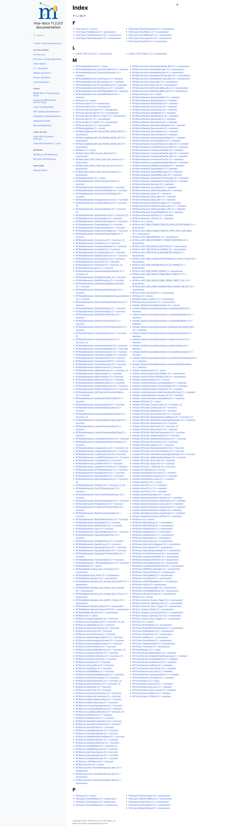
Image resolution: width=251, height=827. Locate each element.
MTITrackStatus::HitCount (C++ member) (152, 684)
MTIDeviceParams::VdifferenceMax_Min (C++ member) (159, 209)
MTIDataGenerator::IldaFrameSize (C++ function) (99, 376)
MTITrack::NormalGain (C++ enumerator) (152, 640)
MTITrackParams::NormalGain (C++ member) (154, 668)
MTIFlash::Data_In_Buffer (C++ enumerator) (153, 299)
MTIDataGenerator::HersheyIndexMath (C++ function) (102, 348)
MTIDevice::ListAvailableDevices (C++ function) (99, 709)
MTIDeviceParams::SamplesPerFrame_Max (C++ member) (160, 178)
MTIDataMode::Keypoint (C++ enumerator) (96, 578)
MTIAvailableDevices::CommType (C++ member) (99, 78)
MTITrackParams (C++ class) (146, 649)
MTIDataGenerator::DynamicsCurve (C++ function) (100, 259)
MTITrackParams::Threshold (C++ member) (153, 677)
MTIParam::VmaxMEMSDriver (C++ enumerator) (155, 591)
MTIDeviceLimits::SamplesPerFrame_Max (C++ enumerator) (161, 75)
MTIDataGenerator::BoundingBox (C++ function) (99, 218)
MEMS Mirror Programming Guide (46, 94)
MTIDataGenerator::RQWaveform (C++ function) (99, 525)
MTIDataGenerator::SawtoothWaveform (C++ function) (102, 532)
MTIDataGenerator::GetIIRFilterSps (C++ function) (100, 280)
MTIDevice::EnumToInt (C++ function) (94, 631)
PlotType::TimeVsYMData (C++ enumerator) (150, 805)
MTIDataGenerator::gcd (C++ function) (94, 268)
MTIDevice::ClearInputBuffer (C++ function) (97, 618)
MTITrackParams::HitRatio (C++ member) (152, 665)
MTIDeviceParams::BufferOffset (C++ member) (155, 103)
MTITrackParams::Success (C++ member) (152, 671)
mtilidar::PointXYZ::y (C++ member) (149, 488)
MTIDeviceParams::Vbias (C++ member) (151, 193)
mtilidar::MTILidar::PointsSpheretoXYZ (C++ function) (158, 448)
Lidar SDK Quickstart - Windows (44, 137)
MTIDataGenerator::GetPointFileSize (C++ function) (101, 308)
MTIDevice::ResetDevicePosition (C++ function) (99, 721)
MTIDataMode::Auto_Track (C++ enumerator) (97, 575)
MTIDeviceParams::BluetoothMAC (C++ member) (156, 97)
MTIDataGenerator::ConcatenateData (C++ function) (101, 246)
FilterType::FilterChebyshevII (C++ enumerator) (151, 29)
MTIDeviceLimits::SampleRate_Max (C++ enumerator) (158, 69)
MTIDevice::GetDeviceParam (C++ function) (97, 653)
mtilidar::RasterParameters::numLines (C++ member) (158, 504)
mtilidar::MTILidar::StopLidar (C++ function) (153, 463)
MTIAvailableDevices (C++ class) (92, 66)
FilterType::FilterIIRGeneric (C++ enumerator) (150, 35)
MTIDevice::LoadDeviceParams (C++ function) (98, 712)
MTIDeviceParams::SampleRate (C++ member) (155, 168)
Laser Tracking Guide (43, 107)
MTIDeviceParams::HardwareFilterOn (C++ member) (157, 159)
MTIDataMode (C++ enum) (89, 566)
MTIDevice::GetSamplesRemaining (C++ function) (100, 674)
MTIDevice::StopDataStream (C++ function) (97, 758)
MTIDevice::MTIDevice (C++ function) (94, 715)
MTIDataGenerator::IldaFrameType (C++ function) (100, 379)
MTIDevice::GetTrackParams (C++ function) (97, 681)
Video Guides (39, 63)
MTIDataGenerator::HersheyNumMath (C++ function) (101, 355)
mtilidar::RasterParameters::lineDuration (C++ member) (159, 500)
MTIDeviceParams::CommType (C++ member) (154, 106)
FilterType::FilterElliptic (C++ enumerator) (149, 32)
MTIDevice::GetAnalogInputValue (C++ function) (99, 643)
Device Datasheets (42, 125)
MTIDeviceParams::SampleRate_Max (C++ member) (157, 172)
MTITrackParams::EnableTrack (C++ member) (154, 662)
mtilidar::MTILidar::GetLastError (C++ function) (155, 429)
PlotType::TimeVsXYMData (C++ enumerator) (150, 798)
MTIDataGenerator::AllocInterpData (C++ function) (100, 187)
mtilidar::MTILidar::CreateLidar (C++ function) (154, 407)
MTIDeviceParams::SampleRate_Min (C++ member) (157, 175)
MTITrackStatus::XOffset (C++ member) (151, 693)
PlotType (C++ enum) (86, 795)
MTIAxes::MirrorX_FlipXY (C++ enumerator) (97, 110)
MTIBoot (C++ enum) (86, 150)
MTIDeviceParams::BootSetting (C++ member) (154, 100)
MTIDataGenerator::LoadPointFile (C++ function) (99, 463)
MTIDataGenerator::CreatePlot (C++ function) (98, 249)
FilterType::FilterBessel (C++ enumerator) (96, 32)
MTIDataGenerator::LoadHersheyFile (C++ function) (101, 454)
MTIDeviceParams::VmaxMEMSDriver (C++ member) (157, 212)
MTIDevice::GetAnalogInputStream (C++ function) (100, 640)
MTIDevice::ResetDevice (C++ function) (95, 718)
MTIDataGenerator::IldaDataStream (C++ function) (100, 370)
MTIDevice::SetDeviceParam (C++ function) (97, 739)
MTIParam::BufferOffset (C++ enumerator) (152, 525)
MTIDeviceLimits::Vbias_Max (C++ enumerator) (155, 82)
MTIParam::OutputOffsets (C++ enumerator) (153, 572)
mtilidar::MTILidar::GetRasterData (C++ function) (156, 435)
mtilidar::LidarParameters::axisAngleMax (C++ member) (159, 383)
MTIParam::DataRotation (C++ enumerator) (153, 535)
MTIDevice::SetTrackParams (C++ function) (97, 752)
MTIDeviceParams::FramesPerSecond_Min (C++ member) (160, 147)
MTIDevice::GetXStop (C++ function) (93, 687)
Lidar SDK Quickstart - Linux (47, 143)
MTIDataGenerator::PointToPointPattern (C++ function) (102, 500)
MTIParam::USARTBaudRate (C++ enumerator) (155, 581)
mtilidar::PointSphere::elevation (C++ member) (155, 476)
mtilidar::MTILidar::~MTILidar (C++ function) (153, 466)
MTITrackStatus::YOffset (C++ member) (151, 696)
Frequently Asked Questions (46, 116)
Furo (106, 823)
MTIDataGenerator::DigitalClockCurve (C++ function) (101, 255)
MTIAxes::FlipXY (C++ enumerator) (93, 103)
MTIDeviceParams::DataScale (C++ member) (154, 119)
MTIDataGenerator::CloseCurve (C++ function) (98, 240)
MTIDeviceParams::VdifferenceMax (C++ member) (156, 203)
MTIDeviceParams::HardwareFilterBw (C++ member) (158, 150)
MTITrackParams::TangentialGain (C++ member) (155, 674)
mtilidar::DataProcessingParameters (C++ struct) (156, 305)
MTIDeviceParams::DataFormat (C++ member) (154, 110)
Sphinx (84, 823)
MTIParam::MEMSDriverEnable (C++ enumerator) (156, 569)
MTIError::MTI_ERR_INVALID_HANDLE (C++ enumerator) (159, 249)
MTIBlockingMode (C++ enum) (90, 128)
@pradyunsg (97, 823)
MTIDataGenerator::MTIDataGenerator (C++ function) (102, 470)
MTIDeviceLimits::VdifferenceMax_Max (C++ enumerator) (160, 88)
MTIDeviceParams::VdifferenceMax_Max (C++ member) (159, 206)
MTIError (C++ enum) (142, 221)
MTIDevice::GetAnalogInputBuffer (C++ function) (99, 637)
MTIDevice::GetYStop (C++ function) (93, 690)
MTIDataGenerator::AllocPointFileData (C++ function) (101, 190)
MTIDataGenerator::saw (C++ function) (94, 528)
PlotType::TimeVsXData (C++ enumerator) (96, 802)
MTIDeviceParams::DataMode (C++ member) (154, 113)
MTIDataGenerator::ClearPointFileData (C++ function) (102, 231)
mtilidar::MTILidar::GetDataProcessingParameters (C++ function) (163, 420)
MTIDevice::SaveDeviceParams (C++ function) (98, 724)
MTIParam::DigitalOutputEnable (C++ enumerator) (156, 550)
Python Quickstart (42, 77)
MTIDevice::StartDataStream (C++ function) (97, 755)
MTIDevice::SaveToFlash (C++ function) (95, 727)
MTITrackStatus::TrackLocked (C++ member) (154, 690)
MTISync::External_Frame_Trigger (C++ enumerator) (157, 600)
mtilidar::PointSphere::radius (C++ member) (153, 479)
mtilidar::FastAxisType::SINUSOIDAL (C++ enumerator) (158, 373)
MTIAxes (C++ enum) (86, 100)
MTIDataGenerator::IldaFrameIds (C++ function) (99, 373)
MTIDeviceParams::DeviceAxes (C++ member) (154, 122)
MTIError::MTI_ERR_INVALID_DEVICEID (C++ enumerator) (159, 246)
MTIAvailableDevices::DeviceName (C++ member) (100, 82)
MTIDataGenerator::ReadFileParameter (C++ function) (102, 519)
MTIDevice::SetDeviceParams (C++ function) (97, 743)
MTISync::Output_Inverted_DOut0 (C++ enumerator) (157, 612)
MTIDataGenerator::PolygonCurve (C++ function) (99, 504)
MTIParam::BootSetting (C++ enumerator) (152, 522)
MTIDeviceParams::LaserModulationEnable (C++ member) (160, 162)
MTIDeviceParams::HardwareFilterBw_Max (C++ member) (160, 153)
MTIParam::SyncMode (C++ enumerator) (152, 578)
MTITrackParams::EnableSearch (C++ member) (155, 659)
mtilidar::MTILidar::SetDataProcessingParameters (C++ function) (163, 454)
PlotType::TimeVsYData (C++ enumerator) (149, 802)
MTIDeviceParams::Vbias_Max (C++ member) (154, 196)
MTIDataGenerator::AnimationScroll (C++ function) (100, 215)
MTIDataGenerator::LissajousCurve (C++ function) (100, 448)
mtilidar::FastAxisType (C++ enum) (149, 370)
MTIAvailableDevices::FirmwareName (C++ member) (101, 85)
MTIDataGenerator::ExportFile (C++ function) (97, 262)
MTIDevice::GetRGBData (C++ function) (95, 671)
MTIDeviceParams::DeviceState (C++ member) (155, 134)
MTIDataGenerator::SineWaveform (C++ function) (100, 541)
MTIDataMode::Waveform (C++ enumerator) (97, 612)
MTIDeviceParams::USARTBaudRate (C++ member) (157, 190)
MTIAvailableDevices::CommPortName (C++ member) (102, 69)
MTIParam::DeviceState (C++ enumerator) (152, 547)
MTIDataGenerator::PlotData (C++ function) (97, 485)
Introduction (39, 54)
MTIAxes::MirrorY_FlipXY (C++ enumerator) (97, 122)
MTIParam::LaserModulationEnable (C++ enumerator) (158, 566)
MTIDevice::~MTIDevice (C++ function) (94, 761)
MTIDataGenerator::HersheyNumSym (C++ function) (101, 364)
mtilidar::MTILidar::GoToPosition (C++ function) (155, 442)
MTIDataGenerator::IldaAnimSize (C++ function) (99, 367)
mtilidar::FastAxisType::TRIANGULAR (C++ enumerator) (159, 376)
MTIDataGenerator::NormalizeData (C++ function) (100, 476)
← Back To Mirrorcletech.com (47, 43)
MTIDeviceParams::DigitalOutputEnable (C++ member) (159, 137)
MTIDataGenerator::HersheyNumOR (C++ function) (100, 361)
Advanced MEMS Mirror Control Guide (44, 101)
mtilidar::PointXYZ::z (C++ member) (149, 491)
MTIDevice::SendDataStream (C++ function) (97, 730)
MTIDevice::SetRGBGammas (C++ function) (97, 749)
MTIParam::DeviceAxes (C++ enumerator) (152, 541)
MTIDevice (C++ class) (87, 615)
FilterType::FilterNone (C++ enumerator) (148, 41)
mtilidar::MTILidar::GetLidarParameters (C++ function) (158, 432)
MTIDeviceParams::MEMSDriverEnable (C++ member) (158, 165)
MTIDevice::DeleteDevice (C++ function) (95, 625)
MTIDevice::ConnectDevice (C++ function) (96, 622)
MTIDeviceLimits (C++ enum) (90, 764)
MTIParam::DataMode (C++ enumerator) (151, 532)
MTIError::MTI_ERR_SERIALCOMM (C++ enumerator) (157, 271)
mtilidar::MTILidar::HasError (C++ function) (153, 445)
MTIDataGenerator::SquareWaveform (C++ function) (101, 550)
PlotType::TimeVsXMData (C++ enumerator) (97, 805)
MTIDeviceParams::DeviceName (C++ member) (155, 131)
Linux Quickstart (41, 82)
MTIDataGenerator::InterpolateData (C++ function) (100, 404)
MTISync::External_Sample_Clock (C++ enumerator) (157, 603)
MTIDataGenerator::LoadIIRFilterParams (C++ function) (102, 457)
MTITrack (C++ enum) (143, 622)
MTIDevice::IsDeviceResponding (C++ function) (99, 699)
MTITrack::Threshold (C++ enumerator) (151, 646)
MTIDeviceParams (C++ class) (147, 94)
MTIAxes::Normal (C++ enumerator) (93, 125)
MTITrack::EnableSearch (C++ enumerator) (153, 631)
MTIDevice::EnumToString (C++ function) (95, 634)
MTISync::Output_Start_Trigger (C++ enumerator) (156, 618)
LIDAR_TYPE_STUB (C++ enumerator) (94, 53)
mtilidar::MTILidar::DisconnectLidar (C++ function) (156, 414)
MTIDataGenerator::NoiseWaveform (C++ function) (100, 473)
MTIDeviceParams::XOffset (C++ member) (152, 215)
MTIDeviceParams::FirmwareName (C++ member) (156, 140)
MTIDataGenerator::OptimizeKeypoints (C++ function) (102, 479)
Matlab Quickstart (42, 73)
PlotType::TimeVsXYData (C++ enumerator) (149, 795)
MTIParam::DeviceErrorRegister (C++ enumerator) (156, 544)
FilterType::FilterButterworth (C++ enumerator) (98, 35)
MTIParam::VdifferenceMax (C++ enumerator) (154, 587)
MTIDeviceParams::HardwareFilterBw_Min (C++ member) (160, 156)
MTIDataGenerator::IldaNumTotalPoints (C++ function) (102, 389)
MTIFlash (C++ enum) (142, 296)
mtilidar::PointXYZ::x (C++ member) (149, 485)
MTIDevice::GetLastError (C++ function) (95, 665)
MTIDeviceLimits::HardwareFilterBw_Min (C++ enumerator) (161, 66)
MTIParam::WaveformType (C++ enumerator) (154, 594)
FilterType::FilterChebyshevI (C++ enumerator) (98, 38)
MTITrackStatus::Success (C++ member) (152, 687)
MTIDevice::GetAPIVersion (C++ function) (96, 646)
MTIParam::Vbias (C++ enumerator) (149, 584)
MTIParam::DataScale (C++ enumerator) (151, 538)
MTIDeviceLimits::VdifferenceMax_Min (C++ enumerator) (159, 91)
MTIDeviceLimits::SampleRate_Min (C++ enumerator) (158, 72)
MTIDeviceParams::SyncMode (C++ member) (154, 187)
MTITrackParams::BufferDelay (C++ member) (154, 653)
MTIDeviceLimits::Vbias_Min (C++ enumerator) (154, 85)
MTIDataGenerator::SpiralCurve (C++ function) (98, 544)
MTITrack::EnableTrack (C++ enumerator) (152, 634)
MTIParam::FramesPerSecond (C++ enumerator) (155, 553)
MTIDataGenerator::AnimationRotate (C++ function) (101, 209)
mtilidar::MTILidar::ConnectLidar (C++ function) (155, 404)
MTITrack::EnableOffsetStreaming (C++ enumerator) (157, 628)
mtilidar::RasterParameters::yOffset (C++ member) (157, 516)
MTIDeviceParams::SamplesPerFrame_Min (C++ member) (160, 181)
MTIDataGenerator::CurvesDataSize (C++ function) (100, 252)
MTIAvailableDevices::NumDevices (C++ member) (100, 88)
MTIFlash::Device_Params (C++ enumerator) (153, 302)
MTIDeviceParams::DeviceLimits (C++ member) (155, 128)
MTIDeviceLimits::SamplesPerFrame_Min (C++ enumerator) (161, 78)
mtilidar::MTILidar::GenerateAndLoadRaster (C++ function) (160, 417)
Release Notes (40, 170)
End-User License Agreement (47, 59)
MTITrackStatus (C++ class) (145, 681)
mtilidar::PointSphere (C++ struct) (148, 470)
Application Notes (41, 121)
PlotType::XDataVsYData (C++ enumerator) (149, 808)
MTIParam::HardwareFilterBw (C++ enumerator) (155, 556)
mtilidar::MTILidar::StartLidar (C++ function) (153, 460)
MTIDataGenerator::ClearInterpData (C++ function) (100, 227)
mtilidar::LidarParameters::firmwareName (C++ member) (159, 386)
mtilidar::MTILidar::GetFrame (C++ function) (153, 426)
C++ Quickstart (40, 68)
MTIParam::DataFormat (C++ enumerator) (152, 528)
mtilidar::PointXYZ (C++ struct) (147, 482)
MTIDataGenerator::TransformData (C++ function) (100, 560)
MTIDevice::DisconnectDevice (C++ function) (97, 628)
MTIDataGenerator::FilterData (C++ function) (97, 265)
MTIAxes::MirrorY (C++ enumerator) (93, 119)
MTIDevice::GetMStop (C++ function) (94, 668)
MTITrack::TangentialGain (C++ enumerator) (153, 643)
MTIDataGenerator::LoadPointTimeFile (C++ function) (101, 466)
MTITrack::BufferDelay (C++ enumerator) (152, 625)
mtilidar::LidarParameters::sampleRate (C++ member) (158, 398)
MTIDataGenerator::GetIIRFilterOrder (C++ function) (101, 277)
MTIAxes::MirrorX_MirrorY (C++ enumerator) (97, 113)
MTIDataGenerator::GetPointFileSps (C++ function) (100, 311)
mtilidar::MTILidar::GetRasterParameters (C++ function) (159, 438)
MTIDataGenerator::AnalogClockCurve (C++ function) (102, 199)
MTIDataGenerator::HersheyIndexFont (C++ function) (101, 345)
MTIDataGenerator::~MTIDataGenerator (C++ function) (102, 563)
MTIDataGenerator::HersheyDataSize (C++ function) (101, 333)
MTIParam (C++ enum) (143, 519)
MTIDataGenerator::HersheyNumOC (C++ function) (100, 358)
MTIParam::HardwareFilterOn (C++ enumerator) (155, 560)
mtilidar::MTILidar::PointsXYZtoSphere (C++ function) (158, 451)
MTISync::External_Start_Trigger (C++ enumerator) (157, 606)
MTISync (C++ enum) (142, 597)
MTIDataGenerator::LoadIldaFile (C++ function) (98, 460)
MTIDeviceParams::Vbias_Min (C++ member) (154, 199)
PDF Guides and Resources (46, 111)
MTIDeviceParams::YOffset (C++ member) (152, 218)
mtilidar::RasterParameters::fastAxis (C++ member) (157, 497)
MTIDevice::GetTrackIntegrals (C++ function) (97, 677)
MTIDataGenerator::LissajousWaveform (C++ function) (102, 451)
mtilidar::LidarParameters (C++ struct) (151, 379)
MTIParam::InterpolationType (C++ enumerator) (155, 563)
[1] (77, 206)
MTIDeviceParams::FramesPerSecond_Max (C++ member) (160, 144)
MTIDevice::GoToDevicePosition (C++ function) (98, 693)
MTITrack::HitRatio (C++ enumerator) (150, 637)
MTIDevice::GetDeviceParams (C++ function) (97, 656)
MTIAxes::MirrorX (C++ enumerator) (93, 106)
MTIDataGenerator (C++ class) (90, 178)
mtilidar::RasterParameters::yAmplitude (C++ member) (158, 513)
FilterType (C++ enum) (87, 29)
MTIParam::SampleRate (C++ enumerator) (152, 575)
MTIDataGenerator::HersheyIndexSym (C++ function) (101, 352)
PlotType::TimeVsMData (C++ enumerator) (96, 798)
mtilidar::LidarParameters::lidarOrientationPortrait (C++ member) (164, 392)
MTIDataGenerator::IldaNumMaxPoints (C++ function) (102, 386)
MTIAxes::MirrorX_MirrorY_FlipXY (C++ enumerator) (101, 116)
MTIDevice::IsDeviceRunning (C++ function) (97, 702)
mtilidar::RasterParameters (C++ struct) (151, 494)
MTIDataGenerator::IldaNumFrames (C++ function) (100, 383)
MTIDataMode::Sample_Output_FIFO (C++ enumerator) (102, 609)
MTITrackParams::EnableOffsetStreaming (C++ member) (159, 656)
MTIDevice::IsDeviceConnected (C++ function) (98, 696)
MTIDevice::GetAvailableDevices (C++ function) (99, 649)
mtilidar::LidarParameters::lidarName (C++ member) (157, 389)
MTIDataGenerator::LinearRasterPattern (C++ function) (102, 438)
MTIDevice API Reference (45, 154)
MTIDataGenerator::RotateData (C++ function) (98, 522)
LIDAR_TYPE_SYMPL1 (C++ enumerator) (148, 53)
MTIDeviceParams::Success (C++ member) (153, 184)
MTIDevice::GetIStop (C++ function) (93, 662)
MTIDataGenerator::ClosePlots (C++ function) (98, 243)
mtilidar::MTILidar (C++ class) (146, 401)
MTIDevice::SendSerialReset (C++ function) (97, 733)
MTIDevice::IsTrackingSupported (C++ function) (99, 705)
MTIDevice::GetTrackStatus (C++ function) (96, 684)
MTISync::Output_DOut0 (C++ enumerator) (153, 609)
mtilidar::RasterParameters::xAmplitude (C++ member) (159, 507)
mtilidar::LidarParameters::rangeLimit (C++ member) (157, 395)
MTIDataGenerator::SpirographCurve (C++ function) (101, 547)
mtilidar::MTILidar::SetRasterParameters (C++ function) (159, 457)
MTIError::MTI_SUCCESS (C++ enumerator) (153, 293)
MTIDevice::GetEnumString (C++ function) (96, 659)
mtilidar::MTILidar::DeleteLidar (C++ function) (154, 411)
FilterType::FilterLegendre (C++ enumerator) (150, 38)
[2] (123, 485)
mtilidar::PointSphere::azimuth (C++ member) (154, 473)
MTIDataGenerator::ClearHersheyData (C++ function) (101, 221)
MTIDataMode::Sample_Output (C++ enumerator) (99, 606)
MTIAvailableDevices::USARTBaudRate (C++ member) (102, 91)
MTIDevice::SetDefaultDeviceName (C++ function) (100, 736)
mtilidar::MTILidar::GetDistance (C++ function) (154, 423)
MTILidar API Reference (44, 159)
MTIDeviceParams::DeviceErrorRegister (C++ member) (158, 125)
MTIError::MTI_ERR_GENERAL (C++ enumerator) (155, 237)
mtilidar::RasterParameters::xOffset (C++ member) (157, 510)
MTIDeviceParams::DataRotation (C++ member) (155, 116)
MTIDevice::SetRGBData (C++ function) (95, 746)
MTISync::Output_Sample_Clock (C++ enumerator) (156, 615)
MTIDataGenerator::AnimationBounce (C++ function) (101, 203)
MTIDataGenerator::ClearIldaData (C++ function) (99, 224)
